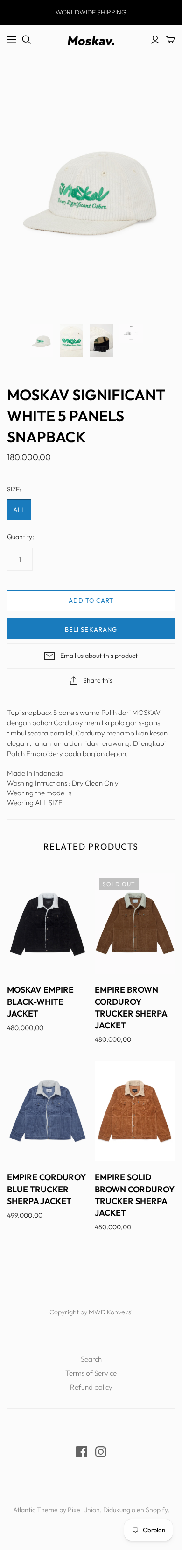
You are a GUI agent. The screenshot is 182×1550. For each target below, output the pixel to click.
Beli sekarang (91, 629)
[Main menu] (11, 39)
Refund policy (91, 1387)
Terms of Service (91, 1373)
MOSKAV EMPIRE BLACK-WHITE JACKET (40, 1001)
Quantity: (20, 537)
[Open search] (26, 39)
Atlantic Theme (35, 1510)
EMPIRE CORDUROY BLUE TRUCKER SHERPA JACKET (46, 1189)
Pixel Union (84, 1510)
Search (91, 1359)
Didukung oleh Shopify (135, 1510)
